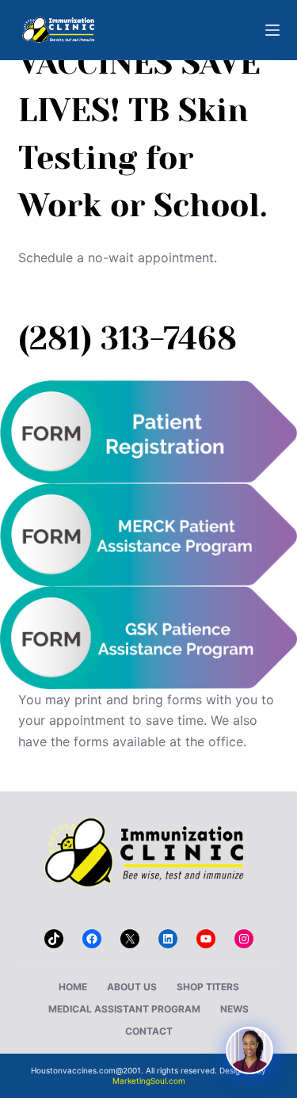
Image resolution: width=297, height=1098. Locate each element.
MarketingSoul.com (148, 1080)
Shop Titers (208, 987)
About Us (132, 987)
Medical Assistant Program (124, 1009)
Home (73, 987)
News (234, 1009)
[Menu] (272, 30)
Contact (149, 1031)
